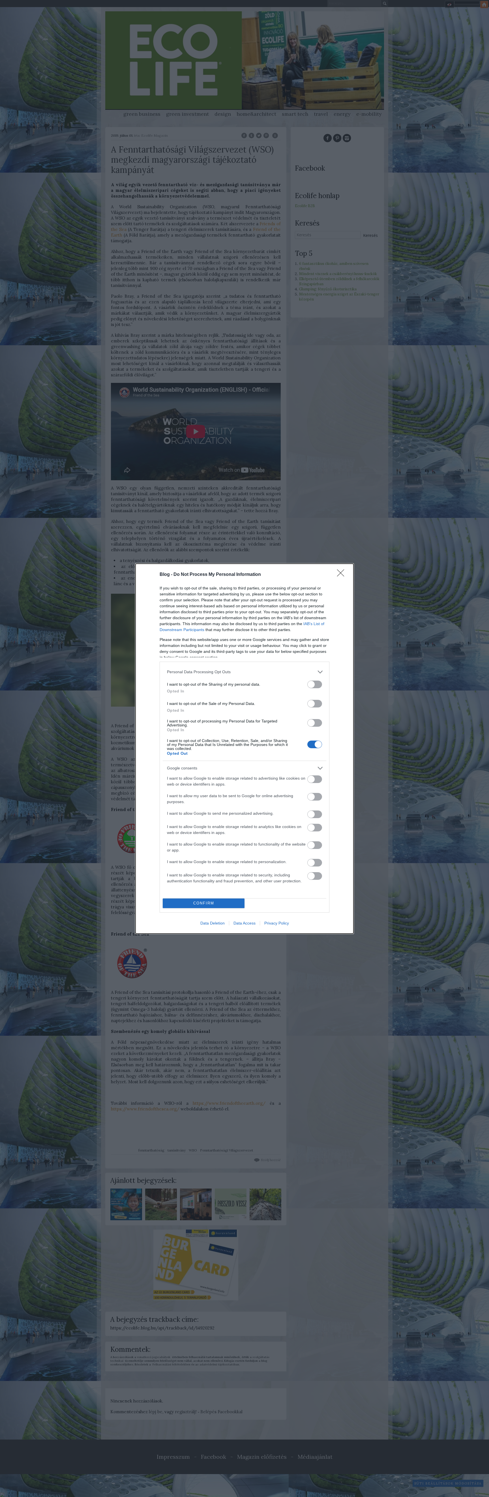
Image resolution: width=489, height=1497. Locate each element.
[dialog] (244, 749)
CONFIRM (203, 903)
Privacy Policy (276, 923)
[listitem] (244, 672)
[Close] (342, 574)
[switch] (314, 684)
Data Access (244, 923)
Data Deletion (212, 923)
